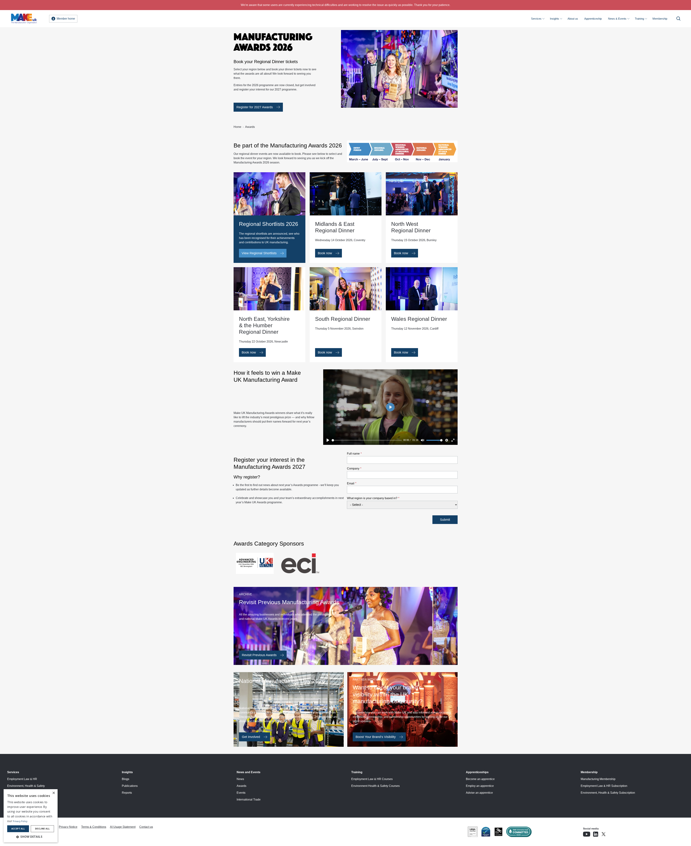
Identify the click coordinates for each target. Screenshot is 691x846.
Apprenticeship (593, 18)
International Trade (249, 799)
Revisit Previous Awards (259, 655)
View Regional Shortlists (259, 253)
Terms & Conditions (93, 826)
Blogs (125, 779)
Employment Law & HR (22, 779)
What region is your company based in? (372, 498)
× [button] (53, 793)
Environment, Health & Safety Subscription (608, 792)
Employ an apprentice (480, 785)
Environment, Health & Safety (26, 785)
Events (241, 792)
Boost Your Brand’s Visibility (376, 737)
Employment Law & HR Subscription (604, 785)
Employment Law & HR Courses (372, 779)
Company (353, 468)
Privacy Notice (68, 826)
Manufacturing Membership (598, 779)
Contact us (146, 826)
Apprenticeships (477, 772)
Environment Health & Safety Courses (375, 785)
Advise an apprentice (479, 792)
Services (536, 18)
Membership (659, 18)
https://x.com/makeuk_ (613, 833)
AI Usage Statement (123, 826)
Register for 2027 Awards (254, 107)
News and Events (248, 772)
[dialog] (31, 815)
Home (237, 126)
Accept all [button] (18, 828)
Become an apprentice (480, 779)
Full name (353, 453)
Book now (325, 253)
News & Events (617, 18)
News (240, 779)
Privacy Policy (20, 821)
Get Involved (251, 737)
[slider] (367, 440)
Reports (127, 792)
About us (573, 18)
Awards (241, 785)
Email (350, 483)
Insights (554, 18)
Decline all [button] (42, 828)
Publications (130, 785)
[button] (30, 836)
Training (639, 18)
